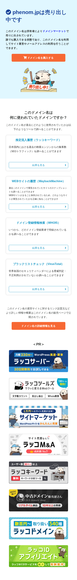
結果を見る (38, 165)
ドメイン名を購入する (40, 57)
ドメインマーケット (54, 31)
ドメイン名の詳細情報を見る (38, 325)
